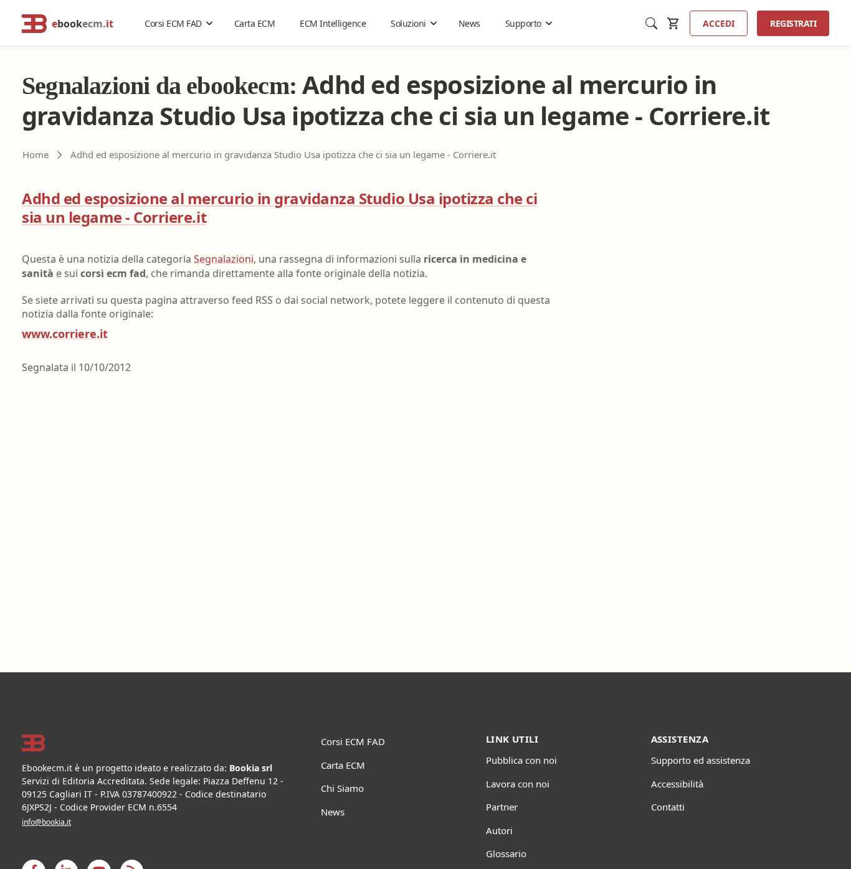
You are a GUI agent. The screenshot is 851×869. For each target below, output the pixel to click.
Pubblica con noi (521, 760)
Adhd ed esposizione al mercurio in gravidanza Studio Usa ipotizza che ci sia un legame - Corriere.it (279, 207)
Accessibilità (677, 783)
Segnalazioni (224, 259)
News (469, 23)
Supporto (523, 23)
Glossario (506, 853)
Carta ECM (254, 23)
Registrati (793, 23)
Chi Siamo (342, 788)
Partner (502, 807)
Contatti (668, 807)
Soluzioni (408, 23)
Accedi (719, 23)
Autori (499, 830)
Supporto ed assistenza (700, 760)
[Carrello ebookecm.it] (674, 23)
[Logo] (156, 743)
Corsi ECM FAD (173, 23)
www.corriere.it (65, 333)
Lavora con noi (517, 783)
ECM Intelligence (333, 23)
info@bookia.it (46, 822)
